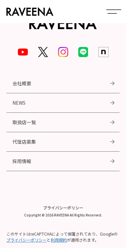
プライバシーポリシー (63, 207)
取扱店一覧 (24, 122)
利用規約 (59, 240)
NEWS (19, 102)
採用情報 (21, 161)
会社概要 (21, 83)
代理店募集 (24, 141)
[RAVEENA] (29, 11)
